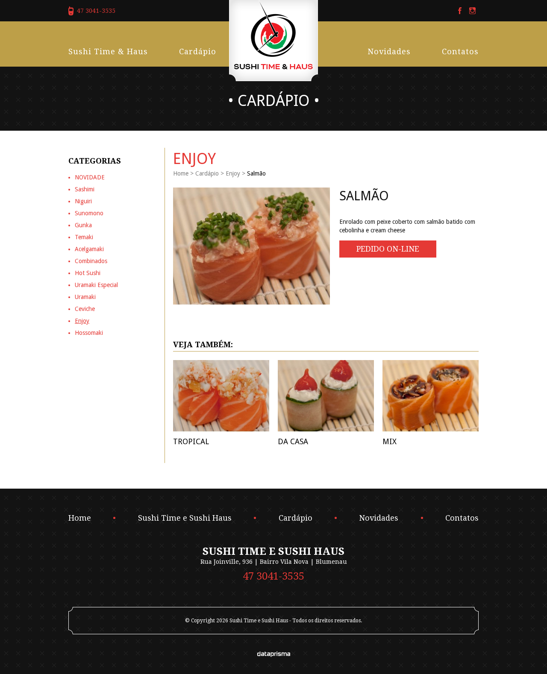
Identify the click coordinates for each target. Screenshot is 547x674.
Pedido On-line (387, 248)
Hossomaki (89, 332)
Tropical (191, 441)
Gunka (83, 225)
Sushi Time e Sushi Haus (185, 518)
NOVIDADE (90, 177)
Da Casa (293, 441)
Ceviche (85, 308)
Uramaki (85, 296)
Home (180, 173)
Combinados (91, 261)
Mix (389, 441)
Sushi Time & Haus (108, 51)
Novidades (389, 51)
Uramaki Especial (96, 284)
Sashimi (84, 189)
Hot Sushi (87, 273)
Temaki (84, 237)
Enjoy (233, 173)
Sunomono (89, 213)
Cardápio (197, 51)
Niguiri (83, 201)
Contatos (460, 51)
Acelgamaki (89, 249)
